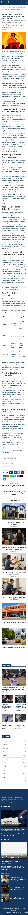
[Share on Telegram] (14, 476)
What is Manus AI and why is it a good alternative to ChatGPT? (12, 824)
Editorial (8, 912)
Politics (14, 759)
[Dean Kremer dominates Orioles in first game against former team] (7, 718)
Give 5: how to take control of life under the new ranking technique (13, 834)
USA (14, 777)
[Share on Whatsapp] (11, 476)
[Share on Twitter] (18, 472)
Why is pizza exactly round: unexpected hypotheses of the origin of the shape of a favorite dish (12, 868)
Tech (14, 770)
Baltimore (14, 741)
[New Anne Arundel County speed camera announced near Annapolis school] (14, 636)
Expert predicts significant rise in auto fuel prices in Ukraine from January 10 (13, 829)
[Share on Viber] (18, 476)
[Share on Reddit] (7, 476)
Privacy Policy (17, 912)
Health (14, 752)
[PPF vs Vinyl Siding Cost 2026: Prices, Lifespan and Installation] (14, 511)
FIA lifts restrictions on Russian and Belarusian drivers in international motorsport (20, 707)
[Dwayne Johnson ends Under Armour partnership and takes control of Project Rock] (14, 536)
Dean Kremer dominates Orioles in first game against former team (7, 726)
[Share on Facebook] (15, 472)
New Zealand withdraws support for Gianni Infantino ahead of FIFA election (7, 707)
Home (3, 7)
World (14, 781)
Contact (26, 912)
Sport (14, 766)
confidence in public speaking (9, 458)
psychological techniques (9, 466)
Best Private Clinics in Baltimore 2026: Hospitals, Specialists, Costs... (17, 879)
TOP (14, 773)
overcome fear (19, 461)
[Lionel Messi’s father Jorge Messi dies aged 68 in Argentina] (20, 718)
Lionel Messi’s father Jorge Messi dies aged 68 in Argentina (20, 725)
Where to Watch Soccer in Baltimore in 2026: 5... (17, 888)
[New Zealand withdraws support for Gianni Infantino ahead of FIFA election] (7, 699)
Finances (14, 748)
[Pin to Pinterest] (22, 472)
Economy (14, 744)
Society (14, 763)
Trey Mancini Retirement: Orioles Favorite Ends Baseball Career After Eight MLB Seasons (13, 689)
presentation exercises (8, 463)
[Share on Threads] (21, 476)
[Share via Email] (4, 479)
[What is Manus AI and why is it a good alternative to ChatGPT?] (14, 818)
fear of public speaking (8, 461)
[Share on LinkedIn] (4, 476)
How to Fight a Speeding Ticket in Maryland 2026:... (17, 897)
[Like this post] (11, 472)
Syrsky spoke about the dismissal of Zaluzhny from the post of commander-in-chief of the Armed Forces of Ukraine (13, 856)
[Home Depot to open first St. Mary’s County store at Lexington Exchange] (14, 611)
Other (9, 7)
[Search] (26, 2)
